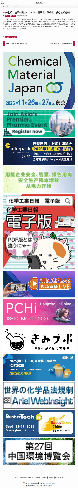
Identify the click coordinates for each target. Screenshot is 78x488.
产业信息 (7, 15)
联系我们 (51, 477)
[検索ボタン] (75, 2)
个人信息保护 (59, 477)
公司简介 (44, 477)
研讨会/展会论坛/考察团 (26, 477)
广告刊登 (37, 477)
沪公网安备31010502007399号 (47, 483)
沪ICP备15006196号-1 (31, 483)
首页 (16, 477)
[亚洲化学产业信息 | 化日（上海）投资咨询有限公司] (39, 2)
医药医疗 (13, 15)
